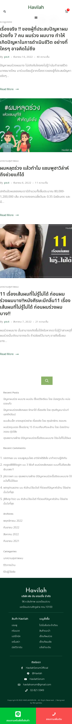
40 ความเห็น (43, 57)
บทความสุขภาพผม (9, 161)
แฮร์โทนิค (16, 636)
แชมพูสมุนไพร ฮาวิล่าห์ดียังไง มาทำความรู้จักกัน (42, 458)
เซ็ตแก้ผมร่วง (45, 636)
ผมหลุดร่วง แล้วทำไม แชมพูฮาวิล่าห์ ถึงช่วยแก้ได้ (34, 171)
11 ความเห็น (41, 183)
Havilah (36, 7)
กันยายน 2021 (11, 541)
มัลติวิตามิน (17, 647)
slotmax (8, 458)
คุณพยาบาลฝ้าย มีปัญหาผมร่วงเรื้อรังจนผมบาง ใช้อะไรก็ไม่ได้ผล (37, 438)
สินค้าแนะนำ (44, 631)
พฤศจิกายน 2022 (12, 521)
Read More (7, 89)
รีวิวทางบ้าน (9, 565)
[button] (5, 12)
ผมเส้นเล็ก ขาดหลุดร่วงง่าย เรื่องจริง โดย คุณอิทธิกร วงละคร (34, 421)
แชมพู (14, 625)
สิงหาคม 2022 (11, 534)
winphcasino (11, 488)
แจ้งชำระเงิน (45, 647)
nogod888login (12, 465)
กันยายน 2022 (11, 528)
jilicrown (8, 476)
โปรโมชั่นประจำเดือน (48, 625)
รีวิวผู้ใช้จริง (6, 22)
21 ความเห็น (41, 322)
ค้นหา (47, 381)
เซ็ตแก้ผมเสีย (45, 642)
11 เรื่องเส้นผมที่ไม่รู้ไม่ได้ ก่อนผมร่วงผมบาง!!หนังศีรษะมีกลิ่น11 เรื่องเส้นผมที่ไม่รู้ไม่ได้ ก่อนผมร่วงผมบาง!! (35, 304)
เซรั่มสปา (16, 642)
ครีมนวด (16, 631)
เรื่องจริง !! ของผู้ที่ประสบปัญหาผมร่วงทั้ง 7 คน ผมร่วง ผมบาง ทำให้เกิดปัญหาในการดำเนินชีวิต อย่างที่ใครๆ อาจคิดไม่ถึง (34, 39)
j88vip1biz (9, 499)
